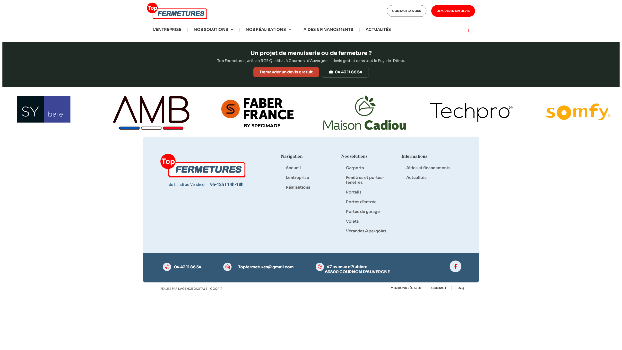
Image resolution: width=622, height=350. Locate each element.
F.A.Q (460, 288)
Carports (355, 167)
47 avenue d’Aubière (347, 267)
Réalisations (298, 187)
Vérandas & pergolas (366, 231)
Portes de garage (363, 211)
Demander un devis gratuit (286, 72)
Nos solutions (211, 29)
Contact (438, 288)
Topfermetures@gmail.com (266, 267)
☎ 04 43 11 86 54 (345, 72)
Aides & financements (328, 29)
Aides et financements (428, 167)
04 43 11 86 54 (187, 267)
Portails (354, 192)
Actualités (378, 29)
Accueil (293, 167)
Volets (352, 221)
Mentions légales (406, 288)
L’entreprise (167, 29)
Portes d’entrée (361, 201)
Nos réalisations (266, 29)
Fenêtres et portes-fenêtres (365, 180)
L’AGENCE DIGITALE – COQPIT (200, 288)
